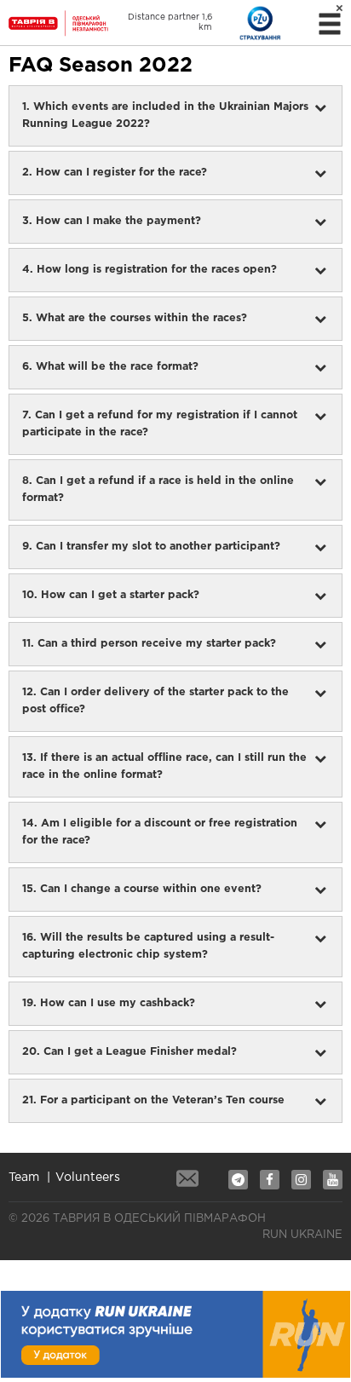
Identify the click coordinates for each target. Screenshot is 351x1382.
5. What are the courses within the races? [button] (134, 318)
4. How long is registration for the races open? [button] (149, 269)
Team (24, 1177)
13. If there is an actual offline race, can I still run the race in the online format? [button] (164, 766)
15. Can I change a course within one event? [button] (142, 889)
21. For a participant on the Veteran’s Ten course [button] (153, 1100)
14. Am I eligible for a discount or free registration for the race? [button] (159, 832)
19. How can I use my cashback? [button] (108, 1003)
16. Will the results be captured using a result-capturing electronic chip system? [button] (148, 946)
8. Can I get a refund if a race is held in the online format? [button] (158, 489)
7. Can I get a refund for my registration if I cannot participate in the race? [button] (159, 424)
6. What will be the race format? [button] (110, 366)
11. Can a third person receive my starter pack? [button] (149, 643)
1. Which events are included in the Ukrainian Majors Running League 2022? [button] (165, 115)
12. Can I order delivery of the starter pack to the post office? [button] (155, 701)
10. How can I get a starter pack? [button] (110, 595)
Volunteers (87, 1177)
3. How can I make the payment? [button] (111, 221)
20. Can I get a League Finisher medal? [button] (129, 1052)
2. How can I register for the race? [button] (114, 172)
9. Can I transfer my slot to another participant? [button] (151, 546)
